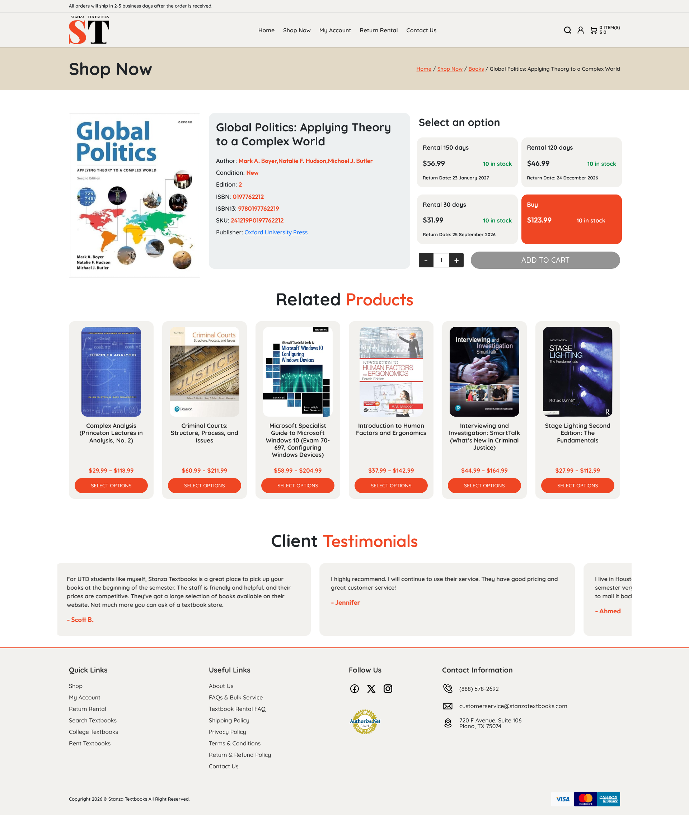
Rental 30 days (444, 205)
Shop (76, 685)
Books (476, 68)
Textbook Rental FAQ (237, 708)
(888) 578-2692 (479, 689)
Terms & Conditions (235, 743)
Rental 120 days (550, 147)
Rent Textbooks (90, 743)
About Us (221, 685)
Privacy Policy (227, 731)
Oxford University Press (276, 232)
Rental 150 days (446, 147)
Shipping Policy (229, 720)
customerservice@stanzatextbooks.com (513, 706)
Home (266, 30)
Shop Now (297, 30)
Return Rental (379, 30)
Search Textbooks (93, 720)
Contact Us (422, 30)
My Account (335, 30)
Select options (111, 485)
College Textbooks (93, 731)
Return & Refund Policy (240, 754)
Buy (532, 205)
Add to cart (545, 260)
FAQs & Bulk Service (236, 697)
